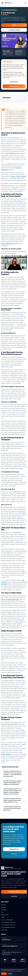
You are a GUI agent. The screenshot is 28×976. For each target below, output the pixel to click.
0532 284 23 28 (6, 939)
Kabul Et (4, 973)
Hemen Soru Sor (14, 86)
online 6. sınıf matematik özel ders (9, 599)
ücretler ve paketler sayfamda (18, 176)
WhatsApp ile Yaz (14, 849)
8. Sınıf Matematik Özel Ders (8, 922)
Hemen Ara (14, 853)
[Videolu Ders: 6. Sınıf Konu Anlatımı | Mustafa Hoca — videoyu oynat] (14, 262)
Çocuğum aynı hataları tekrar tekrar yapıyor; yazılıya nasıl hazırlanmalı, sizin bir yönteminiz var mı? (12, 800)
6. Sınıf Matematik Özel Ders (8, 927)
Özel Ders (3, 907)
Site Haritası (4, 929)
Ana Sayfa (3, 904)
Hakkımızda (4, 909)
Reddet (10, 973)
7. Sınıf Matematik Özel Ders (8, 925)
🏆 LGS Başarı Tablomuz (14, 30)
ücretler (20, 72)
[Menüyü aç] (25, 3)
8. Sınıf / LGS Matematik (7, 919)
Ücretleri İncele (14, 81)
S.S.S (2, 912)
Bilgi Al (14, 25)
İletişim (2, 917)
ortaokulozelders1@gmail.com (10, 946)
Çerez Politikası (18, 970)
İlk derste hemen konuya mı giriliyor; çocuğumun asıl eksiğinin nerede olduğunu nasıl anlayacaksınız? (12, 782)
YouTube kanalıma (5, 754)
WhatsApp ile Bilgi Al (14, 891)
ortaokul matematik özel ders (8, 243)
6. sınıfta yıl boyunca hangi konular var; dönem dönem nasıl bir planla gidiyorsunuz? (12, 808)
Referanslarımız (5, 914)
